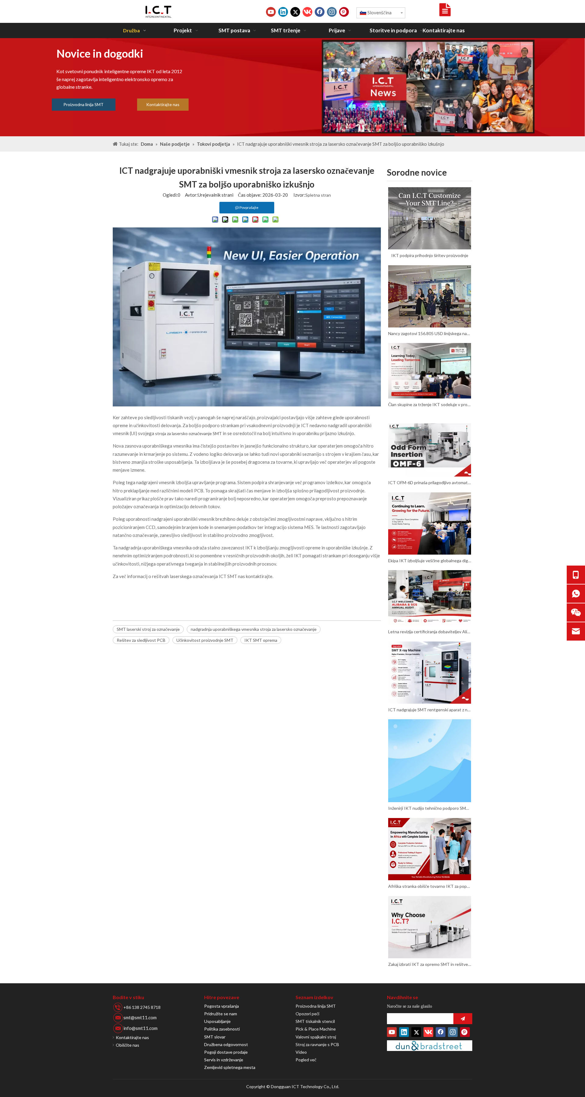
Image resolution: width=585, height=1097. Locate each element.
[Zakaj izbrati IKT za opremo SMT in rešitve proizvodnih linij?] (429, 927)
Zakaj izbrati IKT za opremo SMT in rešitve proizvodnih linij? (429, 964)
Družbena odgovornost (226, 1044)
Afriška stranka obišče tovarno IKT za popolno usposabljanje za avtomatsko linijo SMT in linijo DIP (429, 886)
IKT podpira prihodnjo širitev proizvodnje (429, 255)
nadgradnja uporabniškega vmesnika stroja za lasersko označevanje (254, 629)
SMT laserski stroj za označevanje (148, 629)
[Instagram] (332, 12)
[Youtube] (271, 12)
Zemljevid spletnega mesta (229, 1067)
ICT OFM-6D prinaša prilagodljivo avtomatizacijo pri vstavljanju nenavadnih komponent (429, 482)
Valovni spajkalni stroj (316, 1036)
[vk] (307, 12)
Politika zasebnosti (222, 1028)
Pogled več (306, 1059)
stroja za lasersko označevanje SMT (189, 433)
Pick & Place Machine (316, 1028)
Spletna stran (318, 195)
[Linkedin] (283, 12)
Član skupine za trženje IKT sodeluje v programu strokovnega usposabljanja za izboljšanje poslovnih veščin (429, 404)
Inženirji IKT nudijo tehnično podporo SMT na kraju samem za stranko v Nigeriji (429, 808)
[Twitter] (295, 12)
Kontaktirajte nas (162, 104)
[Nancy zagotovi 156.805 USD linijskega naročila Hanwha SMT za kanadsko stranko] (429, 296)
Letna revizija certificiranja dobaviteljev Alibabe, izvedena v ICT (429, 631)
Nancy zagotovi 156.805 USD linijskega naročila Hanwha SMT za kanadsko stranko (429, 333)
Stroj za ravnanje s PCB (317, 1044)
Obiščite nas (127, 1045)
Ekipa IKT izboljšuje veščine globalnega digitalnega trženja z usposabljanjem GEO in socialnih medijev (429, 560)
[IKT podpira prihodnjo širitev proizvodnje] (429, 218)
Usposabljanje (217, 1021)
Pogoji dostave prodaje (226, 1052)
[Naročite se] (462, 1018)
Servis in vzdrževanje (223, 1059)
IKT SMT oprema (260, 640)
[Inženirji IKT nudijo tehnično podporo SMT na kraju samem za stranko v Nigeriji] (429, 760)
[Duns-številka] (429, 1045)
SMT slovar (214, 1036)
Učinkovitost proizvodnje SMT (204, 640)
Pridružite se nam (220, 1013)
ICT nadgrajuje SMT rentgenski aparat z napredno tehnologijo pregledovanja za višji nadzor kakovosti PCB (429, 709)
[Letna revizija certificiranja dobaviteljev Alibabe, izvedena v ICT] (429, 598)
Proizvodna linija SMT (83, 104)
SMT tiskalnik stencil (315, 1021)
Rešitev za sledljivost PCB (141, 640)
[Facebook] (319, 12)
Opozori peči (307, 1013)
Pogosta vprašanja (221, 1006)
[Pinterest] (344, 12)
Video (301, 1052)
